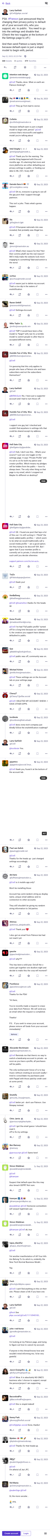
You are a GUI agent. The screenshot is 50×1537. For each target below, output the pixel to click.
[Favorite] (25, 67)
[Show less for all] (46, 3)
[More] (45, 67)
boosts (7, 61)
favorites (30, 61)
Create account (11, 1533)
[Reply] (5, 67)
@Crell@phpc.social (18, 1425)
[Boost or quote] (15, 67)
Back (8, 3)
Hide (43, 481)
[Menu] (45, 1533)
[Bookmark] (35, 67)
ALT (44, 833)
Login (26, 1533)
